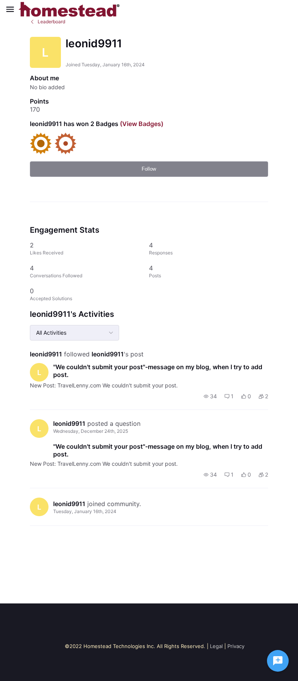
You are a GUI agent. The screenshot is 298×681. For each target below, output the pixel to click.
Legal (216, 646)
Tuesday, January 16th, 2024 (84, 511)
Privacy (235, 646)
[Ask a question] (278, 661)
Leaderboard (51, 21)
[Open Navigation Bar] (12, 9)
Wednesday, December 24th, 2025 (90, 431)
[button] (210, 396)
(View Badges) (140, 124)
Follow (149, 169)
